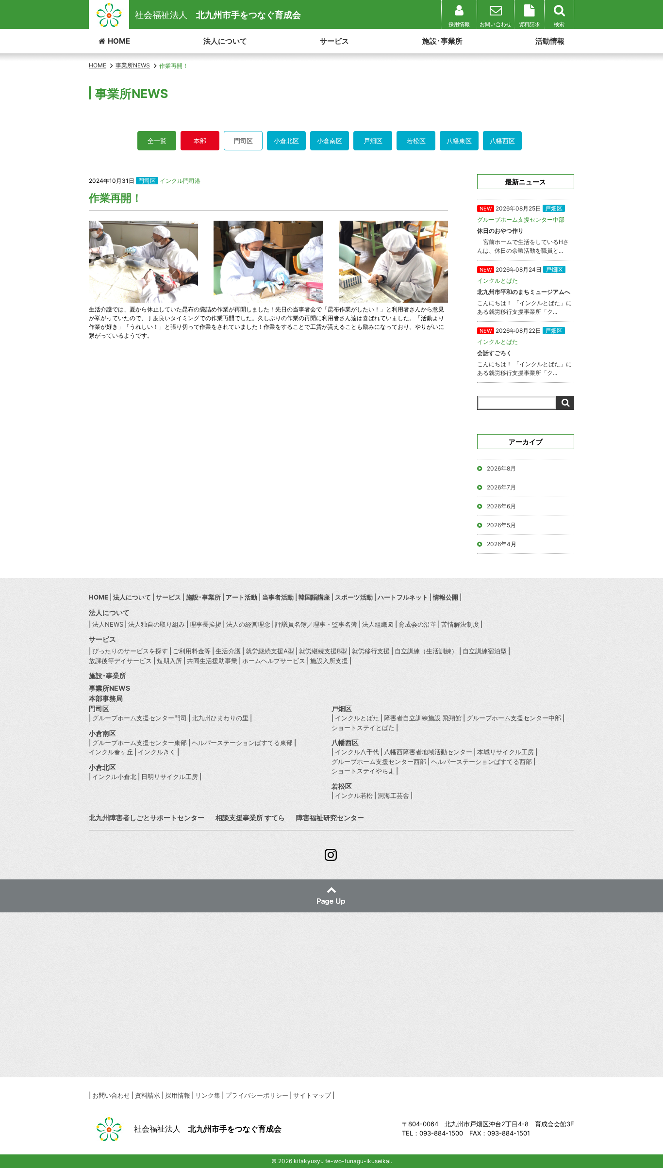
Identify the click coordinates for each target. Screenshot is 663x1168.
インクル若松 (354, 795)
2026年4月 (501, 544)
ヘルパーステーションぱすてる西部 (481, 761)
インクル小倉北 (114, 776)
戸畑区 (373, 141)
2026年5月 (501, 525)
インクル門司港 (180, 180)
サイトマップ (312, 1095)
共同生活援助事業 (212, 661)
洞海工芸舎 (393, 795)
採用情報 (177, 1095)
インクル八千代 (357, 752)
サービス (334, 41)
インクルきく (157, 752)
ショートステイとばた (363, 727)
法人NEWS (107, 624)
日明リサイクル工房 (169, 776)
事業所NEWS (109, 688)
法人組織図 (378, 624)
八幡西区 (502, 141)
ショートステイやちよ (363, 771)
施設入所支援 (329, 661)
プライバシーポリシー (256, 1095)
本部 (200, 141)
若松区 (416, 141)
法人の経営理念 (248, 624)
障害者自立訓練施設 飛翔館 (423, 718)
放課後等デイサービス (120, 661)
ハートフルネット (403, 597)
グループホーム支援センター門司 (139, 718)
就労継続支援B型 (323, 651)
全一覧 (157, 141)
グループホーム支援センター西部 (379, 761)
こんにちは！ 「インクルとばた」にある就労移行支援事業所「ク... (524, 290)
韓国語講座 (314, 597)
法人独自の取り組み (156, 624)
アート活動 (241, 597)
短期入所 (169, 661)
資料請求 (147, 1095)
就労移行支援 (371, 651)
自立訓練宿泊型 (485, 651)
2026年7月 (501, 487)
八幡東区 (459, 141)
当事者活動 (278, 597)
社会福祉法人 (218, 15)
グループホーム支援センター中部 (513, 718)
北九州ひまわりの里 (220, 718)
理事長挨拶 (205, 624)
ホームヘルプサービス (273, 661)
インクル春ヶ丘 (111, 752)
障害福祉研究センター (330, 817)
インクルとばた (357, 718)
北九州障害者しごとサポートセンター (146, 817)
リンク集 (207, 1095)
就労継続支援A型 (270, 651)
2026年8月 (501, 468)
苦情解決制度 (460, 624)
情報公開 (445, 597)
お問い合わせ (111, 1095)
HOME (119, 41)
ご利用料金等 (192, 651)
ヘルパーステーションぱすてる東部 (242, 742)
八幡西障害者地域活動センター (428, 752)
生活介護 (228, 651)
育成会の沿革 (417, 624)
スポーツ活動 (354, 597)
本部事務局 (106, 698)
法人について (225, 41)
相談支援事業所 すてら (250, 817)
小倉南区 (329, 141)
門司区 (243, 141)
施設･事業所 (442, 41)
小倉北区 (286, 141)
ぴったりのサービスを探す (130, 651)
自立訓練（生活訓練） (426, 651)
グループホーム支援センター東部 (139, 742)
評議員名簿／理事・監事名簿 (316, 624)
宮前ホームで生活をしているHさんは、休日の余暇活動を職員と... (523, 229)
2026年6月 (501, 506)
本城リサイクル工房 (505, 752)
